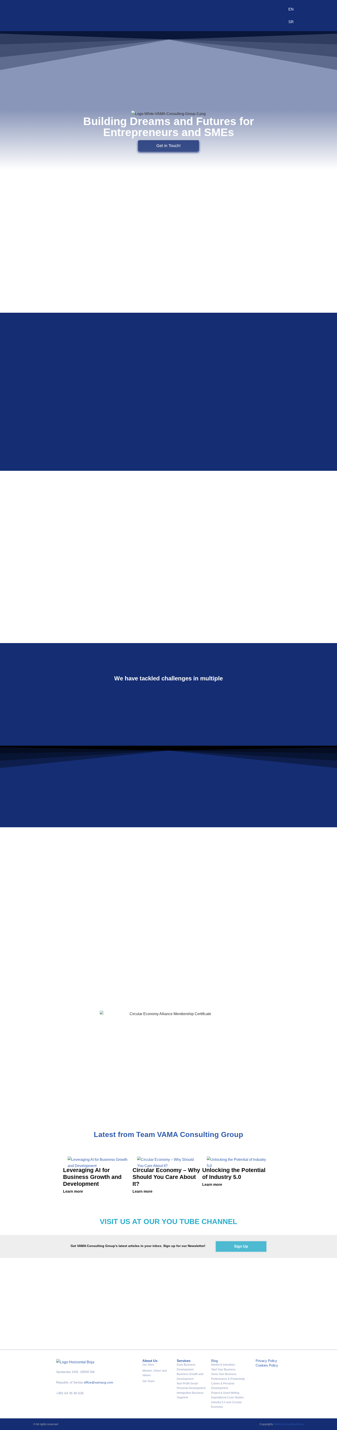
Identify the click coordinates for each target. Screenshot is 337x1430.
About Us (149, 1361)
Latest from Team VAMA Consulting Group (168, 1134)
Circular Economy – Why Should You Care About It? (166, 1177)
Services (184, 1361)
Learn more (73, 1191)
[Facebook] (261, 1374)
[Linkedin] (261, 1387)
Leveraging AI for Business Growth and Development (92, 1177)
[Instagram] (275, 1374)
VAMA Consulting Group (289, 1424)
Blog (214, 1361)
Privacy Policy (266, 1361)
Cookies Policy (267, 1365)
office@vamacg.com (98, 1382)
